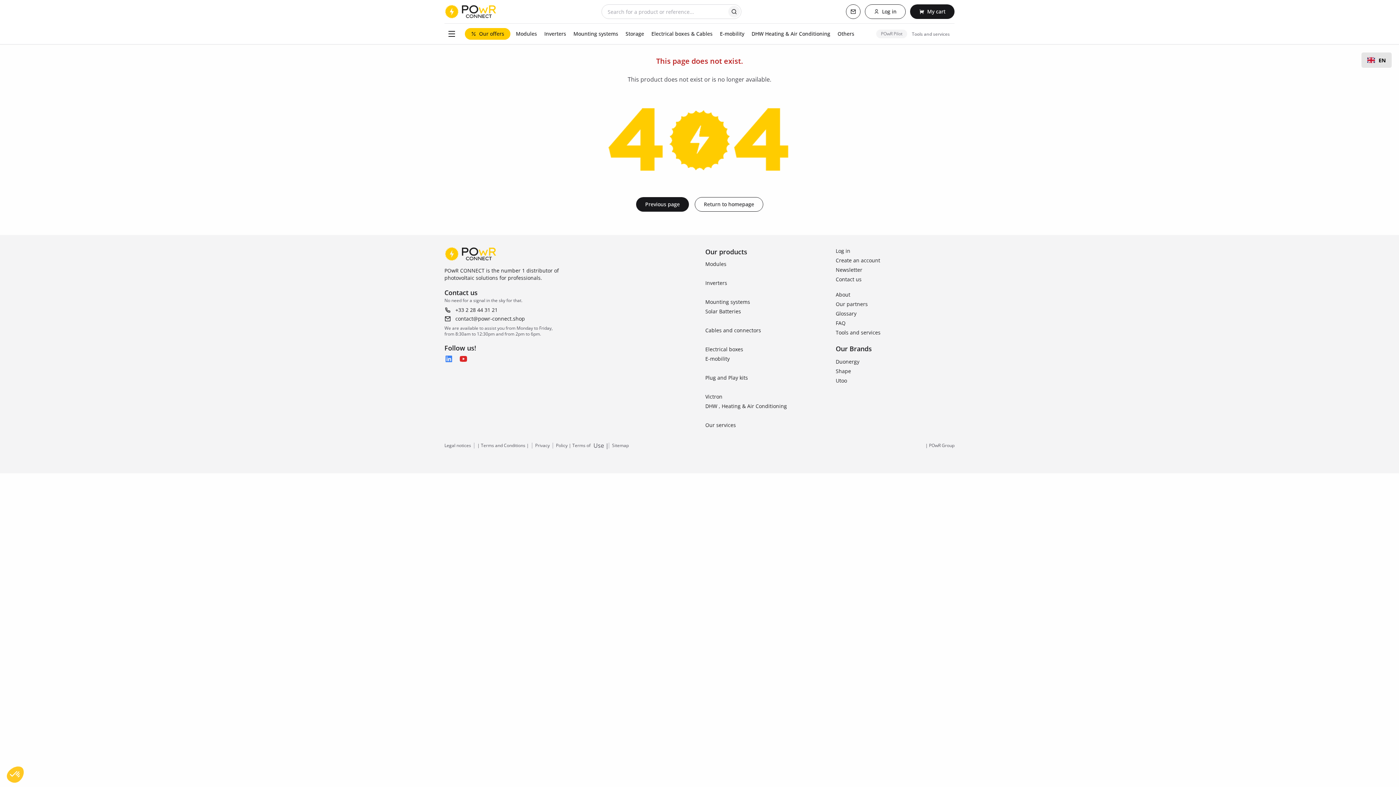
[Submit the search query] (734, 11)
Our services (720, 425)
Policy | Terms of (573, 446)
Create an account (858, 260)
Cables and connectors (733, 330)
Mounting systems (727, 301)
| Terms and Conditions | (503, 446)
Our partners (852, 304)
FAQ (841, 323)
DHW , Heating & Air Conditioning (746, 406)
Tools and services (858, 332)
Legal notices (457, 446)
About (843, 294)
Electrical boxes (724, 349)
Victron (713, 396)
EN (1382, 60)
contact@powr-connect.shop (490, 318)
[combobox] (1376, 60)
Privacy (542, 446)
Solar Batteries (723, 311)
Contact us (849, 279)
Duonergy (847, 361)
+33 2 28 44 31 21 (476, 309)
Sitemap (620, 446)
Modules (715, 264)
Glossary (846, 313)
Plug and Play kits (726, 377)
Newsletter (849, 269)
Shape (843, 371)
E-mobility (717, 358)
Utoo (841, 380)
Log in (843, 250)
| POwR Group (940, 446)
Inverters (716, 282)
